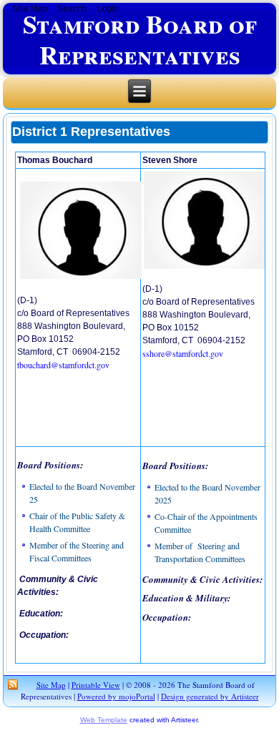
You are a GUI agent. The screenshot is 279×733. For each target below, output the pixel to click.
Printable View (96, 684)
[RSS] (13, 685)
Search (72, 9)
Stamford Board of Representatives (140, 39)
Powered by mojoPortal (116, 696)
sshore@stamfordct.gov (182, 353)
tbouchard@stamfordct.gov (63, 364)
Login (108, 9)
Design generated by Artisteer (210, 696)
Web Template (103, 720)
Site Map (51, 684)
